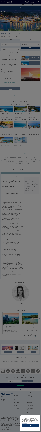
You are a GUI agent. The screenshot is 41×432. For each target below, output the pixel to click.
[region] (30, 423)
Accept (30, 425)
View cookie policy (24, 423)
